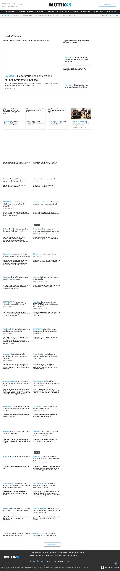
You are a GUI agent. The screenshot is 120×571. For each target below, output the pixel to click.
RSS (68, 561)
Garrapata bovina (47, 15)
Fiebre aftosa (24, 15)
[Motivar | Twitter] (111, 15)
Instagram (38, 561)
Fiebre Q (65, 15)
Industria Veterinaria (26, 11)
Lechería (95, 11)
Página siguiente (52, 544)
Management (85, 11)
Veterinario (72, 15)
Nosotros (49, 561)
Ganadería (50, 11)
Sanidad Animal (40, 11)
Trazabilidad (37, 15)
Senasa (31, 15)
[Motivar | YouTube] (117, 15)
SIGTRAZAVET (15, 15)
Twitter (34, 561)
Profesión (59, 11)
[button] (107, 5)
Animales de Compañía (72, 11)
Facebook (30, 561)
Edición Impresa (111, 11)
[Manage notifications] (115, 563)
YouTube (42, 561)
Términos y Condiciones (59, 561)
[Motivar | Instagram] (113, 15)
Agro (101, 11)
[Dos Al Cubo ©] (110, 569)
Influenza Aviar (57, 15)
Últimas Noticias (11, 11)
